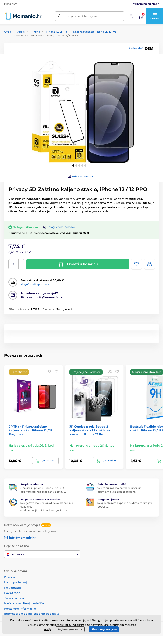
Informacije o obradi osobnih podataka (31, 613)
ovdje (47, 629)
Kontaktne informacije (20, 608)
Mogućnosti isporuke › (34, 284)
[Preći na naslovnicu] (23, 16)
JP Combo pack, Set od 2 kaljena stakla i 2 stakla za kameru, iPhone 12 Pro (89, 430)
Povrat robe (12, 592)
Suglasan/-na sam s (69, 629)
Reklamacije (13, 587)
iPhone (35, 31)
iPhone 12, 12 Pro (56, 31)
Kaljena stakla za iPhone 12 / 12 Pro (95, 31)
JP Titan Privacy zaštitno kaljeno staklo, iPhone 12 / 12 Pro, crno (30, 430)
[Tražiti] (59, 16)
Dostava (10, 577)
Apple (21, 31)
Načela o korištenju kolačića (24, 603)
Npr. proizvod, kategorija (81, 16)
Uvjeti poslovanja (16, 582)
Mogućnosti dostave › (62, 227)
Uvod (7, 31)
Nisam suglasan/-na (104, 629)
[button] (154, 16)
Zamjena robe (14, 598)
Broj (14, 264)
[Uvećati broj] (21, 261)
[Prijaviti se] (131, 16)
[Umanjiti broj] (21, 267)
